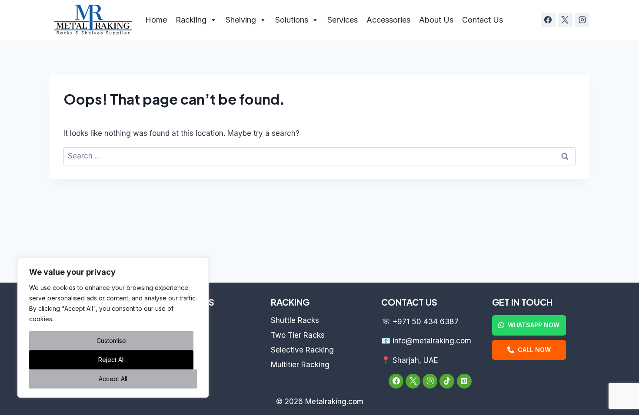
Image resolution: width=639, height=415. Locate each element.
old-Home (177, 320)
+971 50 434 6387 (426, 321)
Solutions (291, 19)
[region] (113, 328)
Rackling (191, 19)
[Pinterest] (464, 381)
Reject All (111, 359)
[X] (565, 20)
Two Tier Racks (298, 335)
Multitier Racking (300, 364)
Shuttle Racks (295, 320)
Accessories (388, 19)
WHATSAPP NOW (533, 325)
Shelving (241, 19)
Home (156, 19)
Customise (111, 340)
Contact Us (482, 19)
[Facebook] (548, 20)
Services (342, 19)
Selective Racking (302, 350)
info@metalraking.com (432, 340)
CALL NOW (534, 349)
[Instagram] (582, 20)
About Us (436, 19)
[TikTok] (446, 381)
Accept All (113, 378)
